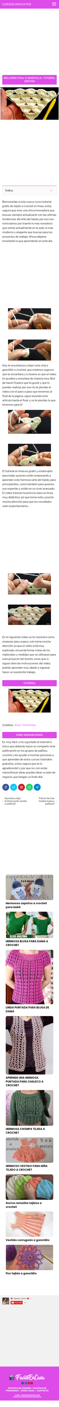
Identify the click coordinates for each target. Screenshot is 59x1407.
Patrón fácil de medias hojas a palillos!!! (46, 801)
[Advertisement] (29, 42)
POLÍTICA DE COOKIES (19, 1388)
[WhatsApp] (29, 787)
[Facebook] (5, 787)
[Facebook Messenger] (13, 787)
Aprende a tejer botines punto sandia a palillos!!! (16, 801)
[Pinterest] (21, 787)
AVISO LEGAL (28, 1390)
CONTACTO (43, 1390)
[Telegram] (37, 787)
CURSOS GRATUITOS (16, 4)
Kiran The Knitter (25, 725)
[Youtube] (28, 1383)
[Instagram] (25, 1383)
